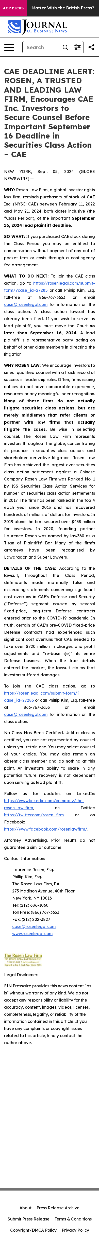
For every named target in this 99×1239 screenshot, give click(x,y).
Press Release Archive (58, 1207)
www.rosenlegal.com (32, 933)
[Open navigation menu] (9, 47)
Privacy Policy (75, 1230)
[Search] (65, 47)
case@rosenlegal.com (25, 304)
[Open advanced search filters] (77, 47)
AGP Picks (13, 8)
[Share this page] (91, 47)
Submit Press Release (29, 1218)
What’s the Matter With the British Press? (51, 8)
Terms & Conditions (73, 1218)
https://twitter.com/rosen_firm (34, 814)
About (25, 1207)
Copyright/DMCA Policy (33, 1230)
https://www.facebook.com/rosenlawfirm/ (45, 829)
